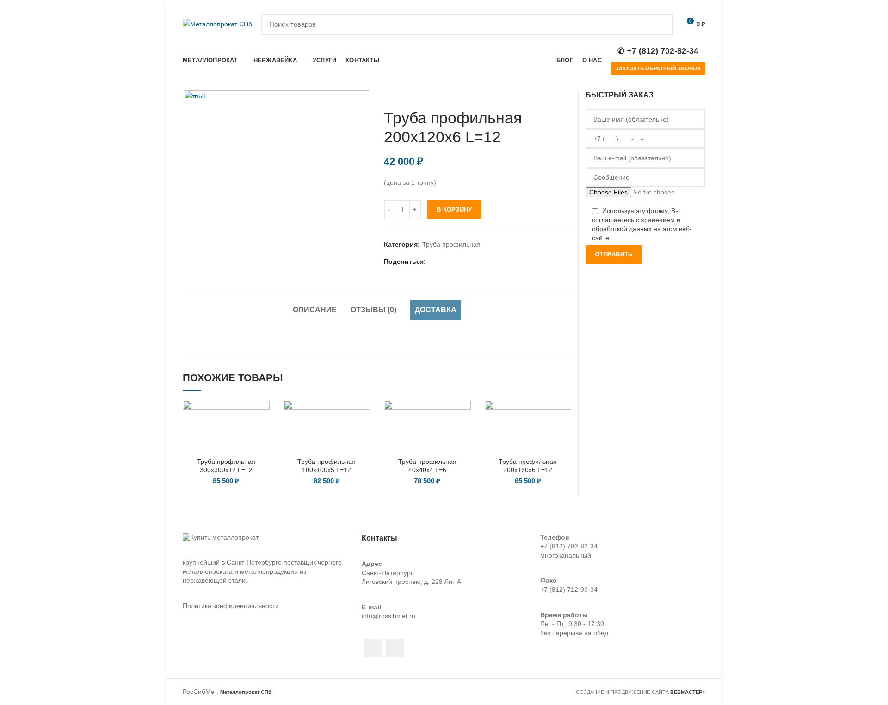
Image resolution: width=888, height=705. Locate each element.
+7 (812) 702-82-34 (569, 546)
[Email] (445, 261)
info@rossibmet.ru (388, 616)
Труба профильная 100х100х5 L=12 (326, 466)
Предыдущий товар (548, 94)
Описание (315, 310)
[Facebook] (434, 261)
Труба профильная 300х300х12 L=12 (226, 466)
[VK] (480, 261)
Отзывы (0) (373, 310)
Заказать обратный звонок (658, 68)
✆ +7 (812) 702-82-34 (657, 50)
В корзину (454, 209)
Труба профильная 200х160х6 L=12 (528, 466)
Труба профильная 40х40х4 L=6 (427, 466)
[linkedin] (457, 261)
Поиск (660, 24)
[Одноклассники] (469, 261)
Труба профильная (451, 244)
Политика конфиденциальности (231, 605)
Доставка (435, 310)
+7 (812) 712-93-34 (569, 589)
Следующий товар (566, 94)
